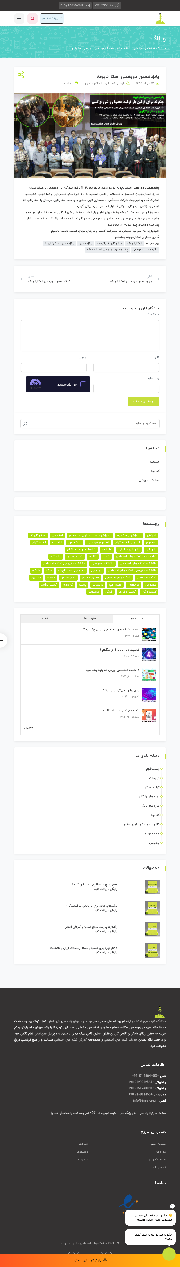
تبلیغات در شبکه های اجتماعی (136, 557)
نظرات (44, 619)
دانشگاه (55, 557)
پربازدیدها (136, 619)
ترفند (106, 557)
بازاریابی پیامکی (129, 549)
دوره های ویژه (150, 806)
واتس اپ (115, 585)
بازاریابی (151, 549)
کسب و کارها (127, 592)
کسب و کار (149, 592)
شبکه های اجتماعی (118, 578)
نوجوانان (133, 585)
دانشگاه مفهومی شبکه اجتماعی (64, 564)
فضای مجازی (90, 578)
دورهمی (96, 571)
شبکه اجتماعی (146, 578)
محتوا (51, 578)
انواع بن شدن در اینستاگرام (121, 711)
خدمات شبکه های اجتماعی (120, 1039)
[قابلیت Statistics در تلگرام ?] (149, 655)
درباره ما (82, 1160)
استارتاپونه (124, 188)
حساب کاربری (157, 1160)
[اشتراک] (20, 75)
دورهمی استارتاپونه (71, 571)
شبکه (36, 571)
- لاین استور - (70, 1243)
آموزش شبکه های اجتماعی (70, 1039)
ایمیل (83, 357)
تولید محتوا (75, 557)
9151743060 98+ (140, 1088)
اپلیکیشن (74, 542)
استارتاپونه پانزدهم (109, 243)
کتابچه (155, 471)
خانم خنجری (92, 83)
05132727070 (103, 5)
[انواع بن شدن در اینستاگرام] (149, 715)
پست (82, 585)
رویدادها (82, 1152)
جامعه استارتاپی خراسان (59, 200)
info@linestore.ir (71, 5)
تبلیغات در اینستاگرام (81, 549)
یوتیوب (94, 592)
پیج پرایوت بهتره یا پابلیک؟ (120, 690)
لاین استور (86, 200)
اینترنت (57, 542)
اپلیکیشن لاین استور (88, 1260)
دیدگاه (153, 314)
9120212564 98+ (140, 1082)
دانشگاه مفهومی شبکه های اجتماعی (132, 571)
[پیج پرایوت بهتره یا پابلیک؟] (149, 695)
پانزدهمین (85, 243)
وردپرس (154, 843)
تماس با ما (159, 1168)
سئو (49, 571)
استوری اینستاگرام (127, 542)
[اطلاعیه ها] (32, 18)
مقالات (83, 1144)
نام (157, 357)
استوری (151, 542)
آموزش (151, 535)
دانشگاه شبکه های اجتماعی (138, 564)
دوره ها (161, 1152)
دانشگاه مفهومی (102, 564)
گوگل (108, 592)
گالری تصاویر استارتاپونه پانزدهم (137, 237)
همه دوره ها (152, 834)
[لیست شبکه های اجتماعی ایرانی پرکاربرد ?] (149, 634)
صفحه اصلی (158, 1144)
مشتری (36, 578)
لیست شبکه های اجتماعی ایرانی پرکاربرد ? (111, 630)
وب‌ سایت (152, 378)
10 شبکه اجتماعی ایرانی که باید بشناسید (112, 670)
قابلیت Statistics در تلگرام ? (119, 650)
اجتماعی (57, 535)
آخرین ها (90, 619)
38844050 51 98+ (145, 1076)
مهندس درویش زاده (129, 219)
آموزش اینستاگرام (128, 535)
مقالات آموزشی (149, 480)
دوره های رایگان (149, 797)
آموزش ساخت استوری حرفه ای (89, 535)
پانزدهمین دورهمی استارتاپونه (107, 250)
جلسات (66, 83)
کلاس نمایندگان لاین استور (142, 824)
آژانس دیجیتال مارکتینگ (132, 206)
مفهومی (150, 585)
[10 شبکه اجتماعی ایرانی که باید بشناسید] (149, 675)
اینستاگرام (39, 542)
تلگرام (92, 557)
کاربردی (68, 585)
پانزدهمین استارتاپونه (59, 243)
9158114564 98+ (140, 1094)
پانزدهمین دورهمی (144, 250)
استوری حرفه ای (98, 542)
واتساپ (98, 585)
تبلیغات (107, 549)
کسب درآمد (49, 585)
